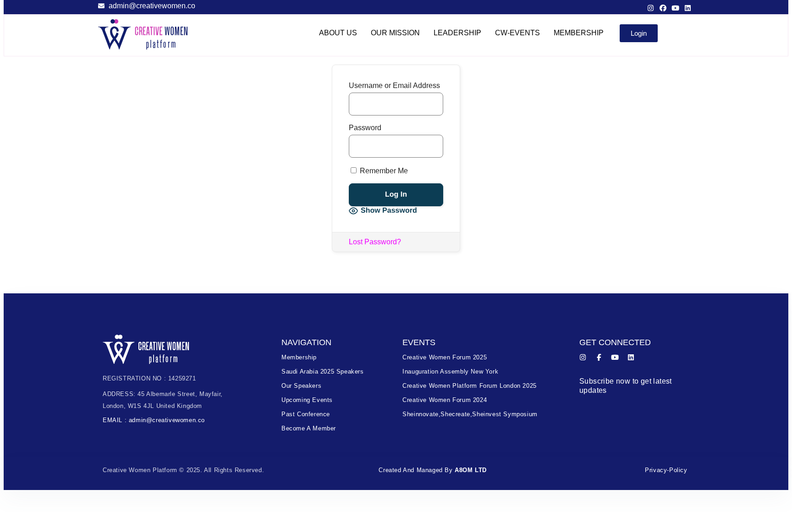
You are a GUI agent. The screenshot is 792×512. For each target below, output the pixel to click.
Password (365, 128)
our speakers (301, 385)
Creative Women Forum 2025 (444, 357)
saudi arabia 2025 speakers (322, 371)
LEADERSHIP (457, 33)
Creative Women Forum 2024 (444, 399)
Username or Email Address (394, 85)
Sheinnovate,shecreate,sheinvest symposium (470, 414)
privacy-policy (666, 470)
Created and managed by (433, 470)
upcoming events (307, 399)
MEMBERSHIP (579, 33)
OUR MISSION (395, 33)
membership (299, 357)
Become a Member (308, 428)
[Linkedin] (688, 8)
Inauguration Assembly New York (450, 371)
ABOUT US (338, 33)
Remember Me (383, 171)
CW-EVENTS (517, 33)
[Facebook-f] (598, 357)
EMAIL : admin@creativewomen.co (154, 420)
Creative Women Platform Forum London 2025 (469, 385)
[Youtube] (675, 8)
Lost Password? (375, 242)
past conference (305, 414)
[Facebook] (663, 8)
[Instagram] (650, 8)
